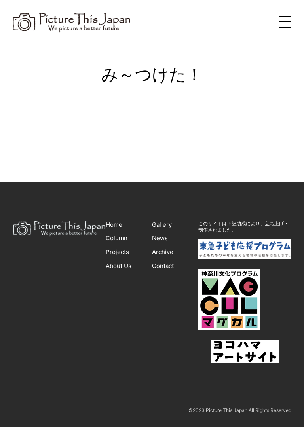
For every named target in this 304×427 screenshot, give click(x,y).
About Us (118, 265)
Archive (162, 252)
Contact (163, 265)
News (160, 238)
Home (114, 224)
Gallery (162, 224)
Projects (117, 252)
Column (116, 238)
